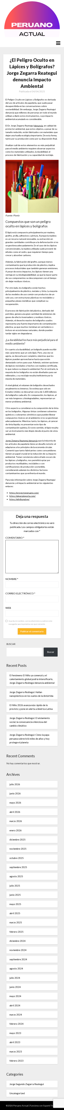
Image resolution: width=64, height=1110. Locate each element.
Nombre (11, 578)
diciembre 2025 (17, 839)
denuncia (38, 125)
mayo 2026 (15, 802)
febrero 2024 (16, 1023)
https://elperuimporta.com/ (22, 496)
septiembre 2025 (18, 867)
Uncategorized (17, 1093)
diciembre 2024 (17, 940)
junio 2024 (15, 987)
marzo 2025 (15, 922)
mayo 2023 (15, 1033)
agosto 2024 (16, 968)
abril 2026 (14, 812)
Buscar (10, 644)
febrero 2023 (16, 1060)
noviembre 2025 (17, 848)
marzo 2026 (15, 821)
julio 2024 (14, 977)
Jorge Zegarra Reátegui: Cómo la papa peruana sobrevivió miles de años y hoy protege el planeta (29, 738)
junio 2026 (15, 793)
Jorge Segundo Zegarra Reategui (26, 1084)
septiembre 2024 (18, 959)
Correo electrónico (20, 593)
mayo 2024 (15, 996)
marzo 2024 (15, 1014)
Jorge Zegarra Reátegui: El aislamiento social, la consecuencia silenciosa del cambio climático (29, 722)
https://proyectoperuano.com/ (24, 492)
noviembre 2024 (17, 950)
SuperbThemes (50, 1105)
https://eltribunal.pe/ (19, 499)
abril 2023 (14, 1042)
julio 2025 (14, 885)
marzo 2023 (15, 1051)
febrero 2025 (16, 931)
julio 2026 (14, 784)
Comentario (14, 537)
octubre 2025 (16, 858)
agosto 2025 (16, 876)
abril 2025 (14, 913)
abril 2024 (14, 1005)
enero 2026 (15, 830)
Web (8, 607)
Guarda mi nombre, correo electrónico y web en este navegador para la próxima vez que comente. (30, 622)
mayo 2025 (15, 904)
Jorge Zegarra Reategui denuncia (21, 440)
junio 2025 (15, 894)
